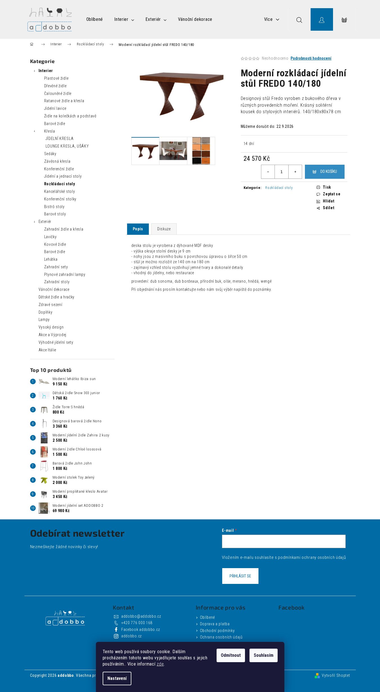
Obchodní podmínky (217, 630)
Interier (46, 70)
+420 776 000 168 (136, 622)
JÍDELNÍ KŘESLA (60, 138)
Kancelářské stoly (59, 191)
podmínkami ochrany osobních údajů (312, 557)
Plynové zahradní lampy (65, 274)
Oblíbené (207, 617)
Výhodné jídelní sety (56, 342)
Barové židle (54, 123)
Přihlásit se (240, 576)
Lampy (44, 319)
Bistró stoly (54, 206)
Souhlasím (263, 655)
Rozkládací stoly (59, 184)
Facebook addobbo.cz (140, 629)
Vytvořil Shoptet (336, 675)
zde (160, 664)
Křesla (49, 131)
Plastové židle (56, 78)
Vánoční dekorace (54, 289)
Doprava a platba (215, 624)
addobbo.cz (131, 636)
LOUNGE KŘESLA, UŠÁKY (67, 146)
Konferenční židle (59, 169)
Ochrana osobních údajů (221, 637)
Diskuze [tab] (164, 229)
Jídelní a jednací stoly (63, 176)
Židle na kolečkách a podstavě (70, 116)
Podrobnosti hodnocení (311, 58)
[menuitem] (95, 19)
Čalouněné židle (58, 93)
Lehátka (51, 259)
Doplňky (46, 312)
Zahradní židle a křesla (64, 229)
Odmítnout (231, 655)
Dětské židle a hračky (57, 297)
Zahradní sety (56, 267)
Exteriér (45, 221)
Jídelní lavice (55, 108)
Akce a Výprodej (53, 334)
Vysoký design (51, 327)
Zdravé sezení (50, 304)
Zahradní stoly (57, 282)
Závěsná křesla (57, 161)
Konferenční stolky (60, 199)
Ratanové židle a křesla (64, 101)
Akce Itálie (48, 350)
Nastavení (117, 678)
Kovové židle (55, 244)
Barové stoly (55, 214)
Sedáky (50, 153)
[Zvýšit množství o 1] (295, 171)
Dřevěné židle (55, 86)
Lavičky (50, 237)
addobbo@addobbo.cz (141, 616)
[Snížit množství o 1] (268, 171)
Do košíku (328, 171)
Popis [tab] (138, 229)
